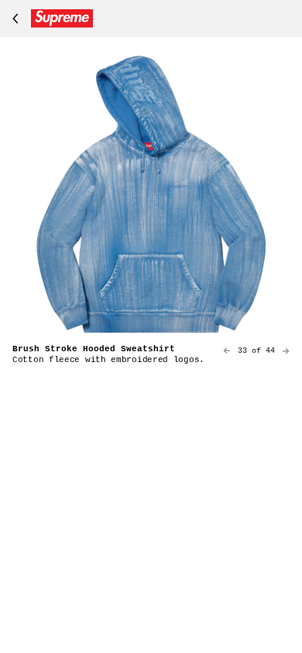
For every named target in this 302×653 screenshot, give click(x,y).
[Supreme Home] (49, 19)
